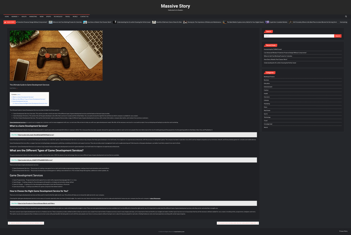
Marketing (33, 16)
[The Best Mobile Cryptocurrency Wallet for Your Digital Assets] (217, 22)
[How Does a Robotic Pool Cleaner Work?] (77, 22)
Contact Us (84, 16)
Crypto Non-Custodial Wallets (270, 22)
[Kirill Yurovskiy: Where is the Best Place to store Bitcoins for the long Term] (283, 22)
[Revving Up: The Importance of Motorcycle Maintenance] (177, 22)
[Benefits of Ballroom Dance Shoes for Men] (146, 22)
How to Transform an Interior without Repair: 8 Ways (27, 223)
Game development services (18, 122)
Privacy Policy (343, 231)
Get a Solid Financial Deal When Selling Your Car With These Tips (237, 223)
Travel (67, 16)
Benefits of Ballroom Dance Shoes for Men (161, 22)
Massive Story (175, 6)
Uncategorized (268, 124)
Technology (58, 16)
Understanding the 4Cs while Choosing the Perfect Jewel (126, 22)
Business (14, 16)
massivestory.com (179, 231)
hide (19, 94)
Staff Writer (13, 88)
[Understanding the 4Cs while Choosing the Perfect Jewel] (107, 22)
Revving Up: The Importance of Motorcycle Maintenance (196, 22)
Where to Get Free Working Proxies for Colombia (59, 22)
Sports (48, 16)
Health (24, 16)
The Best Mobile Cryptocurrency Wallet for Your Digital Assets (237, 22)
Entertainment (268, 87)
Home (7, 16)
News (41, 16)
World (75, 16)
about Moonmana (155, 198)
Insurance (267, 97)
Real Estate (267, 110)
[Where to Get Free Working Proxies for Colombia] (43, 22)
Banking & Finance (269, 76)
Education (267, 83)
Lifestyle (266, 100)
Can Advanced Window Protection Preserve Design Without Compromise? (285, 52)
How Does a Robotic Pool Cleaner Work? (91, 22)
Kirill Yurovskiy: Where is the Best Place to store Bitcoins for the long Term (307, 22)
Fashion (266, 90)
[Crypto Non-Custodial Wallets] (259, 22)
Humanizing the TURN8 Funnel (341, 22)
